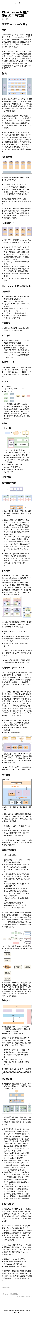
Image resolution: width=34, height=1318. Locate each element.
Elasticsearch (6, 1287)
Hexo (22, 1310)
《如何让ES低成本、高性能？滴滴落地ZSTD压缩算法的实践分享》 (17, 842)
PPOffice (17, 1312)
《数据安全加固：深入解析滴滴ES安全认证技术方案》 (16, 1071)
